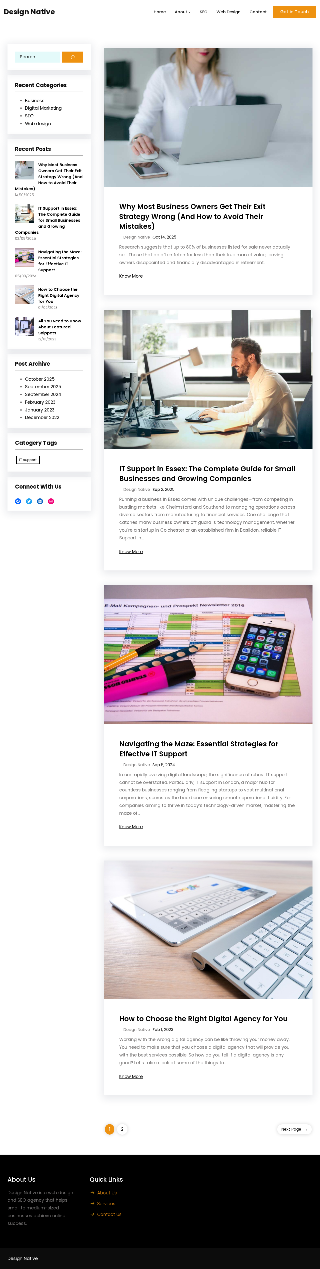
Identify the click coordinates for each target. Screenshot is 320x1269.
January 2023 (39, 410)
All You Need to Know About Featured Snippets (59, 327)
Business (34, 101)
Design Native (29, 12)
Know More (131, 276)
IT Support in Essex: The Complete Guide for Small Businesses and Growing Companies (47, 220)
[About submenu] (189, 12)
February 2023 (40, 402)
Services (106, 1204)
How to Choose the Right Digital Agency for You (59, 295)
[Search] (72, 57)
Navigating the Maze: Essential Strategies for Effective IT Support (60, 261)
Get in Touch (294, 12)
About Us (107, 1193)
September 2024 (43, 394)
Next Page (294, 1129)
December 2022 (42, 417)
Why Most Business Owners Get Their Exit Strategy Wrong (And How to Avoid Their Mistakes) (48, 177)
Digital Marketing (43, 108)
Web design (38, 124)
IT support (28, 459)
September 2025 (43, 387)
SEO (29, 116)
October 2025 (40, 379)
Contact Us (109, 1214)
